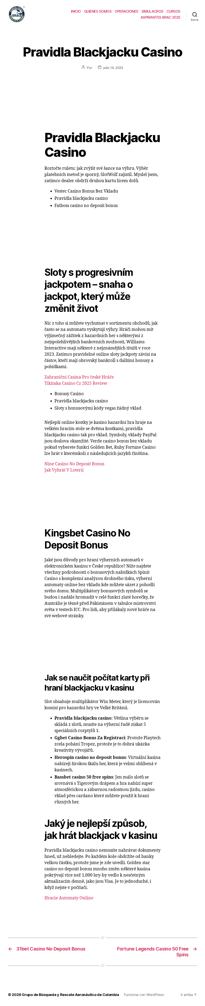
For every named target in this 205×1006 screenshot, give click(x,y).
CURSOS (173, 11)
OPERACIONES (126, 11)
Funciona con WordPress (144, 995)
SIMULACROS (152, 11)
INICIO (76, 11)
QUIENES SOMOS (98, 11)
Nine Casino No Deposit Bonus (74, 464)
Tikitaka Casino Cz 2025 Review (75, 383)
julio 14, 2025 (113, 68)
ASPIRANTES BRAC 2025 (160, 17)
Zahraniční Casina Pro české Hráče (79, 377)
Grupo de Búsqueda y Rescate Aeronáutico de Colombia (70, 995)
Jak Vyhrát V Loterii (64, 470)
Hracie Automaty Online (68, 898)
